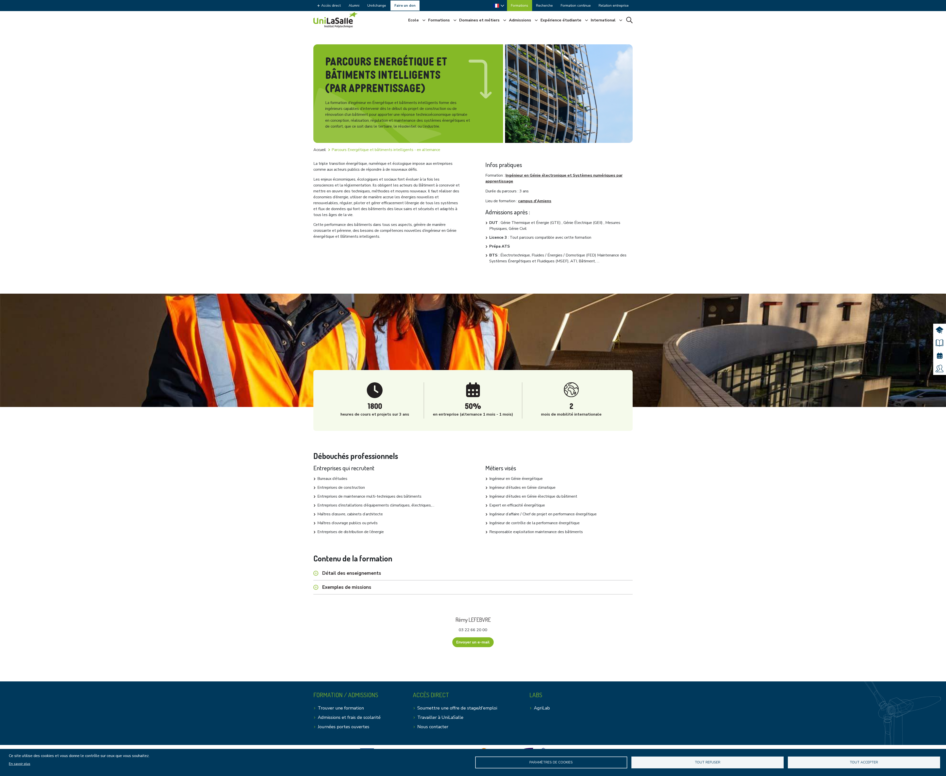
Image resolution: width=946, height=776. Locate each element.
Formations (519, 5)
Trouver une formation (341, 708)
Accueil (319, 149)
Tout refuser (707, 762)
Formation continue (576, 5)
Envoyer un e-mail (473, 642)
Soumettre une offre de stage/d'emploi (457, 708)
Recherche (544, 5)
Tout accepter (864, 762)
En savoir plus (19, 763)
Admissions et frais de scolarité (349, 717)
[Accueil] (335, 20)
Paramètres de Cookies (551, 762)
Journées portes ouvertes (343, 727)
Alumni (354, 5)
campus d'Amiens (534, 201)
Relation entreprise (614, 5)
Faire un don (405, 5)
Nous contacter (432, 727)
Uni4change (376, 5)
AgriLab (542, 708)
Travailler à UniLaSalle (440, 717)
